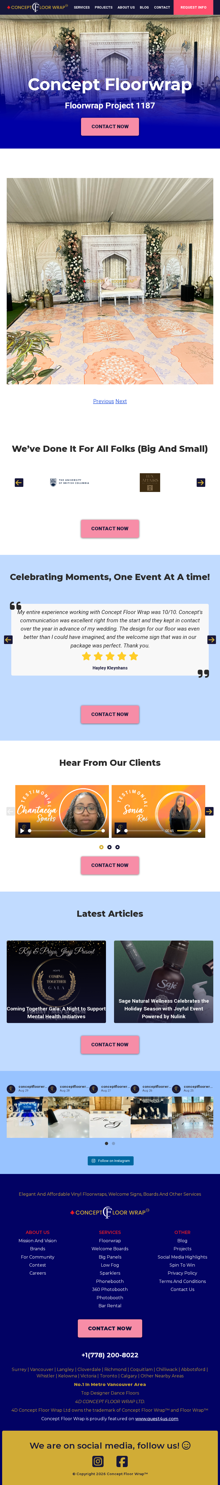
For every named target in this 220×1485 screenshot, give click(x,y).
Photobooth (110, 1297)
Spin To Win (182, 1265)
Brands (37, 1248)
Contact (162, 7)
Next (121, 401)
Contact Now (110, 126)
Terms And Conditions (182, 1281)
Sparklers (110, 1273)
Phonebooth (110, 1281)
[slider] (47, 830)
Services (82, 7)
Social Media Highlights (182, 1257)
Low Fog (110, 1265)
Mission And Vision (38, 1240)
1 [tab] (102, 847)
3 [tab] (118, 847)
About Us (126, 7)
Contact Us (182, 1289)
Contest (37, 1265)
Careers (38, 1273)
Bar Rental (110, 1305)
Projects (103, 7)
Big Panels (110, 1257)
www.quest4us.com (156, 1418)
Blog (144, 7)
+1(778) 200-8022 (110, 1355)
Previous (103, 401)
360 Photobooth (110, 1289)
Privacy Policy (182, 1273)
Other (182, 1232)
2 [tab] (110, 847)
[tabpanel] (62, 811)
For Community (37, 1257)
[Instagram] (98, 1461)
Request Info (194, 7)
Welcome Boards (109, 1248)
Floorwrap (110, 1240)
